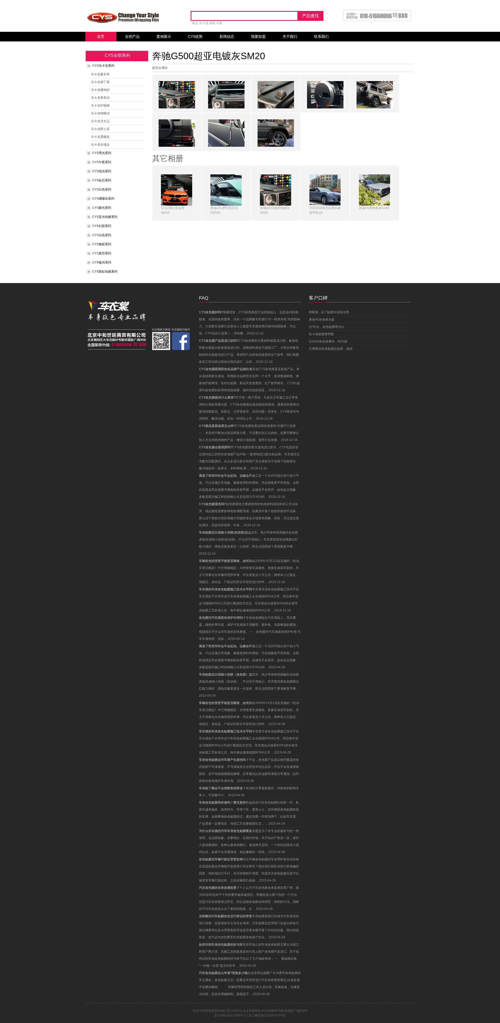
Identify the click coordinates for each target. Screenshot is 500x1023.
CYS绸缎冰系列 (103, 198)
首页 (100, 36)
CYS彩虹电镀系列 (104, 271)
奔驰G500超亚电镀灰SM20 (208, 56)
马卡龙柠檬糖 (100, 105)
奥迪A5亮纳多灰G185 (374, 208)
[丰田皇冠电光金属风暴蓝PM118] (325, 190)
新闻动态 (227, 36)
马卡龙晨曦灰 (100, 137)
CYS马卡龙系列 (103, 66)
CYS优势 (195, 36)
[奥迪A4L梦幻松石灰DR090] (226, 190)
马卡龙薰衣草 (100, 74)
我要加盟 (258, 36)
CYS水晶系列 (101, 235)
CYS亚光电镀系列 (104, 217)
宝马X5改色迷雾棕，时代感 (328, 341)
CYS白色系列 (101, 189)
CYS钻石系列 (101, 180)
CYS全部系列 (117, 55)
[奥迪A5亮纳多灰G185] (374, 190)
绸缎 (212, 23)
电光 (195, 23)
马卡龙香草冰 (100, 98)
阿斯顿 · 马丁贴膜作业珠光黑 (329, 312)
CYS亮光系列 (101, 153)
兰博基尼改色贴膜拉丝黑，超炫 (331, 349)
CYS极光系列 (101, 208)
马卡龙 (203, 23)
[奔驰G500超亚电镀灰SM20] (275, 190)
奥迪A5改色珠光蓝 (322, 319)
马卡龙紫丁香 (100, 82)
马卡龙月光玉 (100, 121)
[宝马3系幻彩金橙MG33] (176, 190)
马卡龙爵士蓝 (100, 129)
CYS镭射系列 (101, 244)
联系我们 (321, 36)
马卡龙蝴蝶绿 (100, 113)
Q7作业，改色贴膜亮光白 (326, 327)
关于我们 (290, 36)
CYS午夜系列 (101, 162)
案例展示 (164, 36)
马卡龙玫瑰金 (100, 144)
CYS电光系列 (101, 171)
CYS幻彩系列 (101, 226)
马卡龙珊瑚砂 (100, 90)
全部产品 (132, 36)
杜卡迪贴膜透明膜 (321, 334)
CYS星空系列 (101, 253)
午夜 (219, 23)
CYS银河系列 (101, 262)
